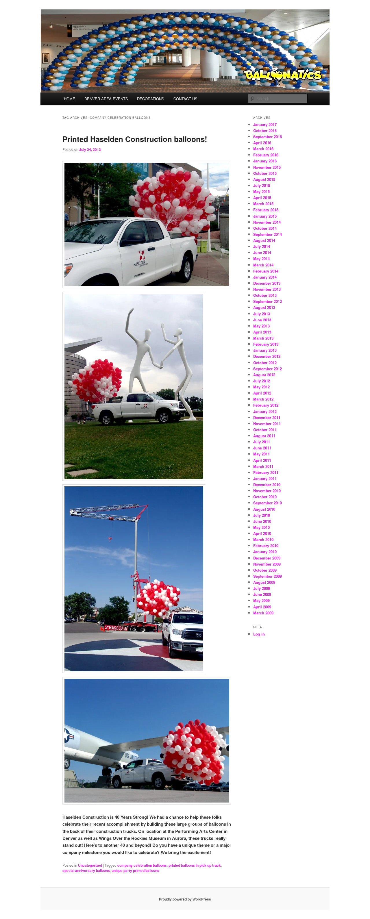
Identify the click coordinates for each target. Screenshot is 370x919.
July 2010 (261, 515)
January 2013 (265, 350)
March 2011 (263, 466)
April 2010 (262, 533)
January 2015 (265, 216)
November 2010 (267, 490)
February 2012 (265, 405)
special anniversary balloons (86, 870)
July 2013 (261, 313)
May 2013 (261, 326)
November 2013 (267, 289)
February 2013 (265, 344)
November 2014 (267, 222)
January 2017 (265, 124)
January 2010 (265, 551)
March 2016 (263, 148)
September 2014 (267, 234)
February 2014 (265, 271)
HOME (69, 98)
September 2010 (267, 502)
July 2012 (261, 380)
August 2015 (264, 179)
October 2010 (265, 496)
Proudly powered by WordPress (185, 899)
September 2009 (267, 576)
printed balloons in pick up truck (195, 865)
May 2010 (261, 527)
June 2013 (262, 320)
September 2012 (267, 368)
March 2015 (263, 203)
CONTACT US (185, 98)
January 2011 (265, 478)
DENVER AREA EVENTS (106, 98)
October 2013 (265, 295)
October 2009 (265, 570)
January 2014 (265, 277)
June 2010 (262, 521)
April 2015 (262, 197)
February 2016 (265, 155)
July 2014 (261, 246)
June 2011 (262, 448)
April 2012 (262, 393)
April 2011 (262, 460)
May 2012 (261, 387)
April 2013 (262, 332)
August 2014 (264, 240)
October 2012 (265, 362)
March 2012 (263, 399)
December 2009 (266, 558)
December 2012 (266, 356)
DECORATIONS (150, 98)
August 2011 (264, 435)
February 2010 (265, 545)
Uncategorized (90, 865)
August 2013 (264, 307)
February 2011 (265, 472)
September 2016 (267, 136)
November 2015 (267, 167)
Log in (259, 634)
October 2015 (265, 173)
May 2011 (261, 454)
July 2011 (261, 441)
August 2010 (264, 509)
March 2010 (263, 539)
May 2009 (261, 600)
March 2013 (263, 338)
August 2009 (264, 582)
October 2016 (265, 130)
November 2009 (267, 564)
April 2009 (262, 606)
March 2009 (263, 613)
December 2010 (266, 484)
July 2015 (261, 185)
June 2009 (262, 594)
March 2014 (263, 265)
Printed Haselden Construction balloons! (134, 139)
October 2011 (265, 429)
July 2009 (261, 588)
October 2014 (265, 228)
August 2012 (264, 374)
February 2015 (265, 209)
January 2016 (265, 161)
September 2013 (267, 301)
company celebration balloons (142, 865)
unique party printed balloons (135, 870)
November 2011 (267, 423)
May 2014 (261, 258)
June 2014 (262, 252)
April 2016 (262, 142)
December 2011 (266, 417)
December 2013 (266, 283)
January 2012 (265, 411)
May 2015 (261, 191)
